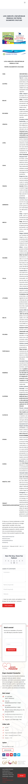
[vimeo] (18, 754)
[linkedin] (15, 754)
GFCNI (6, 727)
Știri (21, 546)
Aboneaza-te (11, 649)
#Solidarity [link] (5, 542)
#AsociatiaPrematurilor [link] (8, 536)
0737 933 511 (10, 717)
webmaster (6, 546)
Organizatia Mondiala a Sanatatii (13, 732)
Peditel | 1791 (8, 738)
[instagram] (7, 754)
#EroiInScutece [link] (6, 538)
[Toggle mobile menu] (25, 2)
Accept (21, 775)
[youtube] (11, 754)
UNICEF (7, 730)
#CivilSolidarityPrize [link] (7, 540)
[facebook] (3, 754)
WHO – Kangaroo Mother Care (13, 735)
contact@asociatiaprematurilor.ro (13, 714)
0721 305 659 (18, 717)
